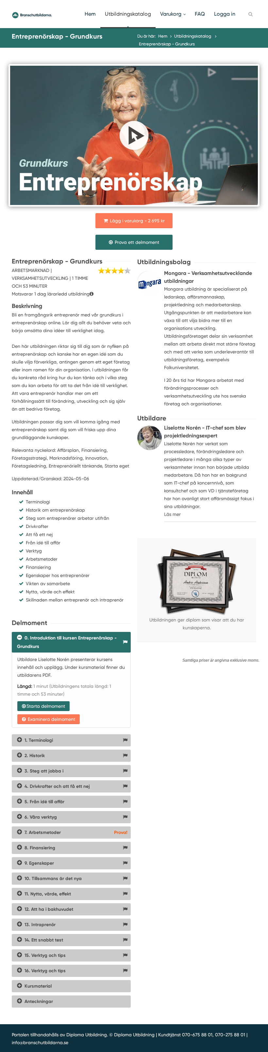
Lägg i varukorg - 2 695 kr (137, 220)
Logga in (224, 14)
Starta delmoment (45, 706)
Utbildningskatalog (128, 14)
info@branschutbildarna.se (40, 1042)
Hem (90, 14)
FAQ (200, 14)
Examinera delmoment (50, 719)
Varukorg (170, 14)
